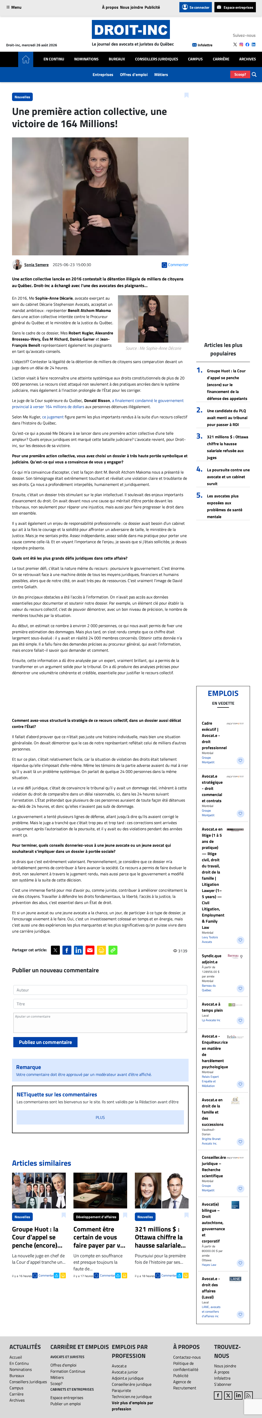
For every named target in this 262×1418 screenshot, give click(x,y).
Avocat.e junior (125, 1372)
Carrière (221, 59)
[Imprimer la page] (101, 950)
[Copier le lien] (112, 950)
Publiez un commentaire (45, 1042)
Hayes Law (209, 1264)
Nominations (86, 59)
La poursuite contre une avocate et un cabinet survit (228, 477)
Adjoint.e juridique (128, 1378)
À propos (110, 7)
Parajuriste (121, 1390)
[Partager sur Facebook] (66, 950)
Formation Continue (67, 1371)
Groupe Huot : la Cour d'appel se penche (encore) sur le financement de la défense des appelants (227, 384)
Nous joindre (131, 7)
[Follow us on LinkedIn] (253, 44)
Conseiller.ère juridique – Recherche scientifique (214, 1166)
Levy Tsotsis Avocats (210, 939)
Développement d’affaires (96, 1216)
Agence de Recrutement (184, 1385)
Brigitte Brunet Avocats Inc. (211, 1141)
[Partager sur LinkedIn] (78, 950)
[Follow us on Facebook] (247, 44)
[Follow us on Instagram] (241, 44)
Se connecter (199, 7)
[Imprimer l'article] (62, 1275)
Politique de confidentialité (185, 1366)
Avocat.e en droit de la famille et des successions (213, 1112)
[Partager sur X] (55, 950)
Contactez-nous (187, 1357)
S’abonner (223, 1384)
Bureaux (117, 59)
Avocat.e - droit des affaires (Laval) (211, 1287)
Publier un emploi (65, 1404)
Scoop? (240, 74)
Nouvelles (22, 97)
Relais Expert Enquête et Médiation (210, 1081)
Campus (195, 59)
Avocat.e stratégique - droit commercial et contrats (212, 788)
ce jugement (53, 417)
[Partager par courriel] (89, 950)
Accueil (15, 1357)
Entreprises (103, 74)
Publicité (152, 7)
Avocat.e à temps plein (212, 1007)
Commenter (46, 1275)
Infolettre (205, 45)
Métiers (161, 74)
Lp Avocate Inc (211, 1020)
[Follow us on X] (235, 44)
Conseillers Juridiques (156, 59)
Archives (247, 59)
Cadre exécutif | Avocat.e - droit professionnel (214, 735)
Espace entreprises (238, 7)
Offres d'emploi (134, 74)
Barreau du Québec (209, 987)
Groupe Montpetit (208, 760)
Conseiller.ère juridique (131, 1384)
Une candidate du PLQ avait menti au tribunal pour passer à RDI (227, 418)
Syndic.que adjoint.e (211, 959)
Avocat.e (119, 1366)
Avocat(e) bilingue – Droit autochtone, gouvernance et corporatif (213, 1222)
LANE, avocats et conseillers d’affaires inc (211, 1311)
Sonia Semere (36, 264)
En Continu (53, 59)
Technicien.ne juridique (132, 1396)
